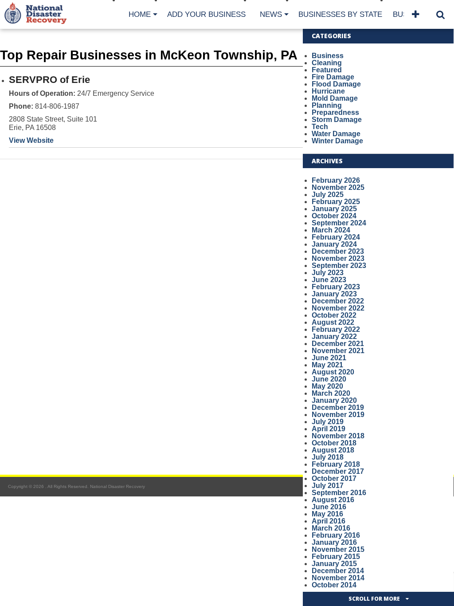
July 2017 (328, 485)
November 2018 (338, 436)
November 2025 (338, 187)
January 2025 (334, 208)
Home (140, 14)
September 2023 (339, 265)
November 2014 (338, 578)
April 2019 (328, 429)
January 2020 (334, 400)
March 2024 (331, 230)
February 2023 (336, 287)
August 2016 (333, 500)
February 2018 (336, 464)
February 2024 (336, 237)
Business (328, 55)
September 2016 (339, 492)
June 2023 (329, 279)
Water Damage (336, 134)
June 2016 (329, 507)
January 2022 (334, 336)
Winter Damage (337, 141)
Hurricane (328, 91)
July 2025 (328, 194)
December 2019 (338, 407)
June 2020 (329, 379)
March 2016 (331, 528)
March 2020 (331, 393)
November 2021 (338, 350)
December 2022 (338, 301)
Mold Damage (335, 98)
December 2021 (338, 343)
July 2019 (328, 421)
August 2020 (333, 372)
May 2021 (327, 365)
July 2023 (328, 272)
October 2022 (334, 315)
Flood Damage (336, 84)
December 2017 (338, 471)
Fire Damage (333, 77)
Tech (320, 126)
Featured (327, 70)
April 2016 (328, 521)
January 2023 (334, 294)
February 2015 (336, 556)
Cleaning (327, 63)
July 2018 (328, 457)
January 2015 (334, 563)
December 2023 (338, 251)
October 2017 (334, 478)
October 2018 (334, 443)
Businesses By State (340, 14)
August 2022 (333, 322)
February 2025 (336, 201)
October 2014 (334, 585)
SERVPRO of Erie (49, 79)
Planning (327, 105)
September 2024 (339, 223)
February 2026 (336, 180)
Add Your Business (206, 14)
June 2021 (329, 358)
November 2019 (338, 414)
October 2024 (334, 216)
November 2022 (338, 308)
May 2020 (327, 386)
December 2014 (338, 571)
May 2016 (327, 514)
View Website (31, 140)
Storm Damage (337, 119)
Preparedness (335, 112)
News (271, 14)
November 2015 (338, 549)
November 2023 (338, 258)
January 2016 (334, 542)
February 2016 (336, 535)
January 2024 (334, 244)
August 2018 (333, 450)
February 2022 (336, 329)
